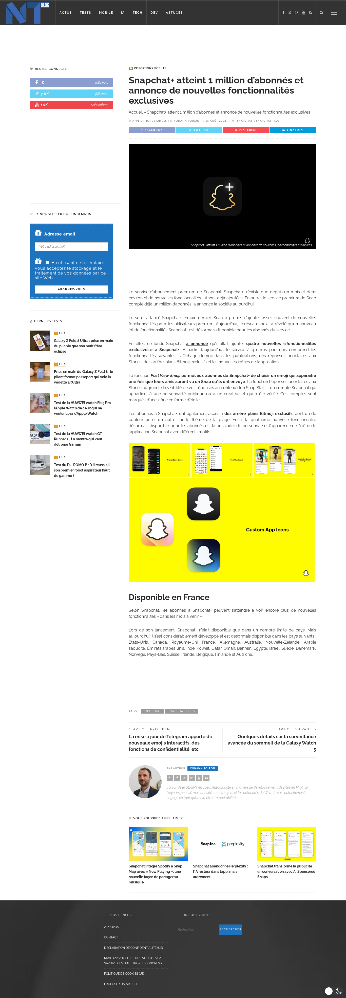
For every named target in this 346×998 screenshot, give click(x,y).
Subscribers (99, 105)
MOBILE (106, 12)
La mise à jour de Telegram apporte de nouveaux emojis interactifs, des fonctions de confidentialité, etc (170, 743)
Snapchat (245, 121)
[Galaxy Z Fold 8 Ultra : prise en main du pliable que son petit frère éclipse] (40, 340)
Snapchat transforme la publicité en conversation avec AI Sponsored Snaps (286, 871)
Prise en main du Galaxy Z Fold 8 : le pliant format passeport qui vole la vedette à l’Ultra (83, 377)
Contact (111, 937)
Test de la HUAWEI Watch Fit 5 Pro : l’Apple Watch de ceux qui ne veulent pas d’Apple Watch (83, 408)
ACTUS (66, 12)
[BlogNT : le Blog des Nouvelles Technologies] (27, 12)
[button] (333, 991)
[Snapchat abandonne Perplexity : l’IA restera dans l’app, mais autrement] (222, 844)
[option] (158, 856)
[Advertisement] (97, 41)
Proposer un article (121, 984)
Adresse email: (60, 234)
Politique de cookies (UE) (124, 973)
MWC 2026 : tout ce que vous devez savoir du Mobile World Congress (133, 960)
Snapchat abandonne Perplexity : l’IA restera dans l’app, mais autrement (220, 871)
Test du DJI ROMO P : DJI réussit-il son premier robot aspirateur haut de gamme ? (82, 470)
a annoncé (197, 343)
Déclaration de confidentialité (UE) (133, 948)
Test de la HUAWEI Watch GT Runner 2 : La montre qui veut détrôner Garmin (78, 439)
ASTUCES (174, 12)
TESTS (85, 12)
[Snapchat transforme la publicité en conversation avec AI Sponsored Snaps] (287, 844)
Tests (60, 333)
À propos (111, 927)
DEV (154, 12)
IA (123, 12)
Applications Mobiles (148, 68)
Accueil (136, 112)
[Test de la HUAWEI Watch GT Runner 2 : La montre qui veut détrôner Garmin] (40, 433)
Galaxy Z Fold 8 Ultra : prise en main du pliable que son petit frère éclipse (83, 346)
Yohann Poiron (186, 121)
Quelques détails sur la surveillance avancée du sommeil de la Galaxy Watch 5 (272, 743)
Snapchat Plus (267, 121)
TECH (138, 12)
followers (101, 82)
